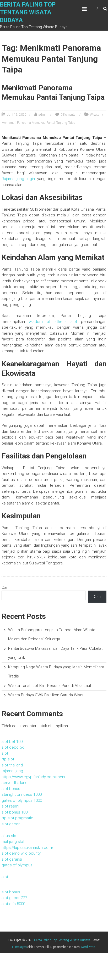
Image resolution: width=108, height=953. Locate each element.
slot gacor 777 (14, 897)
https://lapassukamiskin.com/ (27, 847)
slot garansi (12, 859)
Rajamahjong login (18, 178)
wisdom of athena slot (53, 321)
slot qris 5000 (13, 903)
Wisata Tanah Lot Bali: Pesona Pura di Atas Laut (49, 685)
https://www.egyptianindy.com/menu (34, 777)
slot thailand (12, 765)
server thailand (15, 782)
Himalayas (19, 947)
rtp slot (8, 759)
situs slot (10, 835)
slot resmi (10, 806)
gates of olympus (17, 865)
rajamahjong (12, 771)
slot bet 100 (12, 741)
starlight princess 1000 (22, 794)
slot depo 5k (13, 747)
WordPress (87, 947)
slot (5, 753)
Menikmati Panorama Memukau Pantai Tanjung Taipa (38, 123)
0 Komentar (69, 114)
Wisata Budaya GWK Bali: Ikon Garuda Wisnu (46, 695)
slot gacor (11, 824)
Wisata (94, 114)
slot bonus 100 (15, 812)
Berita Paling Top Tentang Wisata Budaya (28, 12)
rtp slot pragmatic (17, 818)
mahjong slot (13, 841)
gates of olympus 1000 (22, 800)
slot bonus (11, 788)
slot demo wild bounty (21, 853)
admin (43, 114)
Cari (5, 587)
